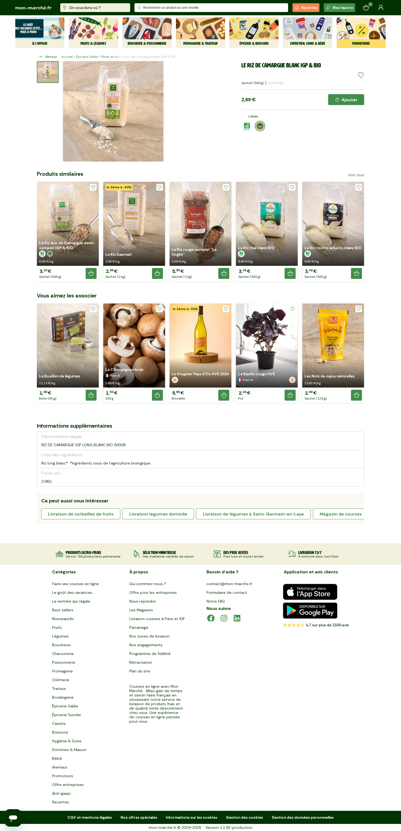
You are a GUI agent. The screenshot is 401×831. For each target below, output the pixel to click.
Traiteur (59, 688)
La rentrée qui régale (71, 601)
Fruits (57, 627)
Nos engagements (146, 644)
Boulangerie (63, 697)
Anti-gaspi (61, 793)
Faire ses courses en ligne (75, 583)
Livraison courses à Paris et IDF (157, 618)
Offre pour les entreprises (153, 592)
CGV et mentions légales (89, 817)
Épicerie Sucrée (66, 714)
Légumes (60, 636)
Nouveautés (63, 618)
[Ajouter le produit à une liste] (361, 75)
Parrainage (138, 627)
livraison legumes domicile (158, 514)
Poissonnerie (63, 662)
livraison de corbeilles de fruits (80, 514)
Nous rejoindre (142, 601)
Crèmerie (60, 679)
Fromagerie (62, 671)
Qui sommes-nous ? (147, 583)
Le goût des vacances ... (74, 592)
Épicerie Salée (87, 57)
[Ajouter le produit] (91, 273)
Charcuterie (63, 653)
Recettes (309, 7)
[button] (68, 231)
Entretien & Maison (69, 749)
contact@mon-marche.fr (229, 583)
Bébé (57, 758)
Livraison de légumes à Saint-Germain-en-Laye (253, 514)
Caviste (59, 723)
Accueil (67, 57)
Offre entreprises (68, 784)
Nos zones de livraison (149, 636)
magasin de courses (341, 514)
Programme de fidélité (149, 653)
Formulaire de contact (227, 592)
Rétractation (140, 662)
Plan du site (139, 671)
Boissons (60, 732)
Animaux (59, 767)
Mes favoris (343, 7)
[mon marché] (33, 8)
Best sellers (62, 609)
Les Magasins (141, 609)
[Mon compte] (380, 7)
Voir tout (356, 174)
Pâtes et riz (109, 57)
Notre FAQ (216, 601)
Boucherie (61, 644)
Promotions (62, 775)
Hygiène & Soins (67, 740)
